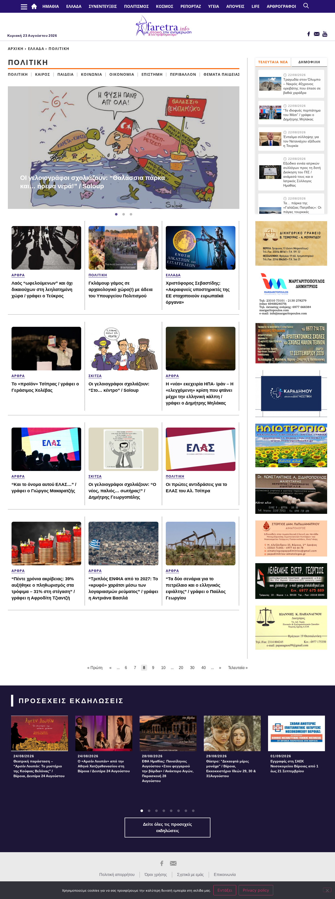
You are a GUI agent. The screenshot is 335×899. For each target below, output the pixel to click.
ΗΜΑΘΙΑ (50, 6)
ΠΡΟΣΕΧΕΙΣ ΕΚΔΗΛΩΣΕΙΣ (71, 701)
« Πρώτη (95, 668)
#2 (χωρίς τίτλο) (35, 6)
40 (203, 668)
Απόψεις (235, 6)
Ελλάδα (73, 6)
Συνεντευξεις (103, 6)
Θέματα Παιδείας (222, 74)
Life (255, 6)
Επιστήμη (152, 74)
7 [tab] (185, 811)
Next (241, 147)
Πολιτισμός (136, 6)
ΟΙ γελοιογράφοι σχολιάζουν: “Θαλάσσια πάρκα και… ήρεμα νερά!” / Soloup (92, 182)
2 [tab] (123, 214)
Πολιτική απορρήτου (117, 875)
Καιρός (42, 74)
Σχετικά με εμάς (190, 875)
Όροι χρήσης (156, 875)
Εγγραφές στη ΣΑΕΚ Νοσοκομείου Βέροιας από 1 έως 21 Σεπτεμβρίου (294, 766)
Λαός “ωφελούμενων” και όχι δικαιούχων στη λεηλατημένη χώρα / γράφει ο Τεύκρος (42, 289)
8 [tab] (193, 811)
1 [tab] (116, 214)
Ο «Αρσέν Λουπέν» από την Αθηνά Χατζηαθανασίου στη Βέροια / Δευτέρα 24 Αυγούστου (104, 766)
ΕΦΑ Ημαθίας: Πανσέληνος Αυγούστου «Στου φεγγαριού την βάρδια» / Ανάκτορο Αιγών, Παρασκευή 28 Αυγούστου (167, 771)
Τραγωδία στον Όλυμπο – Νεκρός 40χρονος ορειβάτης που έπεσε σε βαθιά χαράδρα (302, 86)
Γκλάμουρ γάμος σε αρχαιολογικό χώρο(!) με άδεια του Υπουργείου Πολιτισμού (121, 289)
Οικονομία (121, 74)
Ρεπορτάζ (190, 6)
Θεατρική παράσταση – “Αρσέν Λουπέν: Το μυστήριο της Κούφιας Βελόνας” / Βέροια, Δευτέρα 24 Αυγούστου (38, 768)
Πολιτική (18, 74)
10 (163, 668)
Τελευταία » (238, 668)
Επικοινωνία (225, 875)
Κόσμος (164, 6)
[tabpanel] (123, 147)
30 (192, 668)
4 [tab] (163, 811)
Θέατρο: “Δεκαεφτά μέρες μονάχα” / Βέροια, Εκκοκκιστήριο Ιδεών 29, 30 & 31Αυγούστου (231, 768)
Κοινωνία (91, 74)
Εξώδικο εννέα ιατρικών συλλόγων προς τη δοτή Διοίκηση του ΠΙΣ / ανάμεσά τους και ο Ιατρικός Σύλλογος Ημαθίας (302, 174)
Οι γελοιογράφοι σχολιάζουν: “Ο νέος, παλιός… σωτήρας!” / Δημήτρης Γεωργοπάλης (122, 491)
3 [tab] (131, 214)
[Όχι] (327, 890)
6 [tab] (178, 811)
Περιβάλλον (183, 74)
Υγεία (213, 6)
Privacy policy (256, 890)
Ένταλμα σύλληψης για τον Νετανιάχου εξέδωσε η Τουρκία (302, 141)
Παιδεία (65, 74)
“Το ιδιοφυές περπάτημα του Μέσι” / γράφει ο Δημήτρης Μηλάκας (302, 114)
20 (181, 668)
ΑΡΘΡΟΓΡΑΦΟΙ (281, 6)
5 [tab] (171, 811)
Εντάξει (225, 890)
